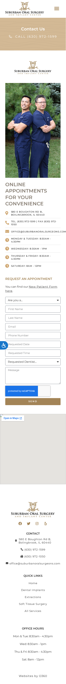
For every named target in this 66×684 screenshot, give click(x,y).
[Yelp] (45, 523)
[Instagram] (37, 523)
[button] (57, 9)
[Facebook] (20, 523)
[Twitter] (29, 523)
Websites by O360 (33, 676)
